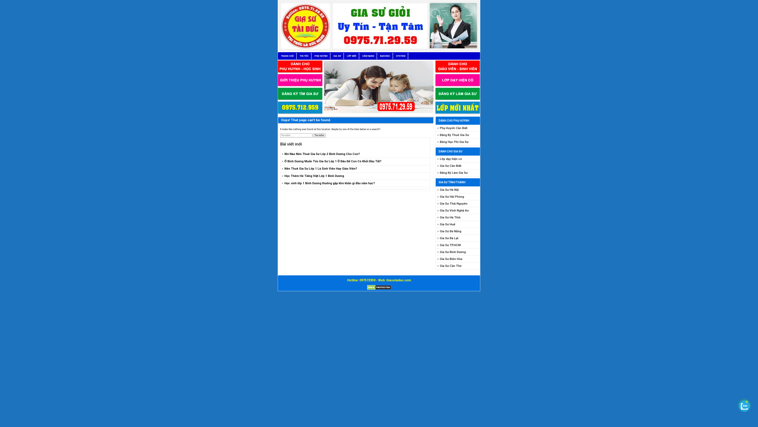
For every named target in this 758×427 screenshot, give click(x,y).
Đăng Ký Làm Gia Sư (454, 173)
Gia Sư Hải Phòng (452, 196)
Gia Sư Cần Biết (450, 166)
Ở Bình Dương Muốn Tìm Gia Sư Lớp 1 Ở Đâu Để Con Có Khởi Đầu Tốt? (332, 161)
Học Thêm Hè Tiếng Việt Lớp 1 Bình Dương (314, 176)
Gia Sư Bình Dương (453, 252)
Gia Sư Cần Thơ (451, 266)
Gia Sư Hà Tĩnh (450, 217)
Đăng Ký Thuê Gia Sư (454, 135)
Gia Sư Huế (447, 224)
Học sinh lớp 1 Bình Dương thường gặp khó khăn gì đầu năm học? (329, 183)
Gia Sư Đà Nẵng (450, 231)
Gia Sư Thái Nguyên (453, 203)
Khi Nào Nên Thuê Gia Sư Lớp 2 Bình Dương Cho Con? (322, 154)
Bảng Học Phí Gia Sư (454, 142)
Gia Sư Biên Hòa (451, 259)
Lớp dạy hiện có (451, 159)
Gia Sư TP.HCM (450, 245)
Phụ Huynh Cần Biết (453, 128)
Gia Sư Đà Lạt (449, 238)
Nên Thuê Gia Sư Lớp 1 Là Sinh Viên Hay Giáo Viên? (320, 168)
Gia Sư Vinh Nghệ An (454, 210)
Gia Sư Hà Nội (449, 190)
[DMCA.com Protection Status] (379, 289)
